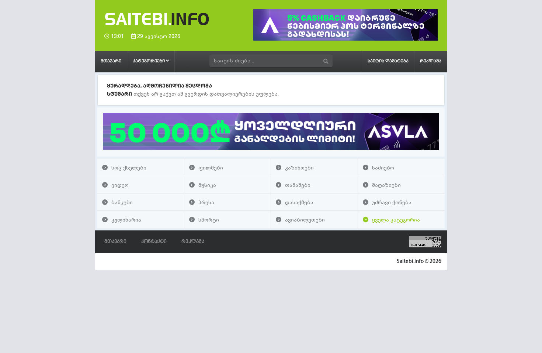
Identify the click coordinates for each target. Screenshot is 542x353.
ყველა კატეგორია (396, 219)
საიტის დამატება (388, 61)
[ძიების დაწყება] (326, 61)
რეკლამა (430, 61)
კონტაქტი (154, 241)
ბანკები (122, 202)
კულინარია (126, 219)
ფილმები (210, 167)
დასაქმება (299, 202)
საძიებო (383, 167)
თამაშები (297, 185)
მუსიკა (207, 185)
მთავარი (111, 61)
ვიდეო (120, 185)
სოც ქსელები (128, 167)
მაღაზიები (386, 185)
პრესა (206, 202)
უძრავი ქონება (391, 202)
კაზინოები (299, 167)
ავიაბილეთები (305, 219)
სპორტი (208, 219)
